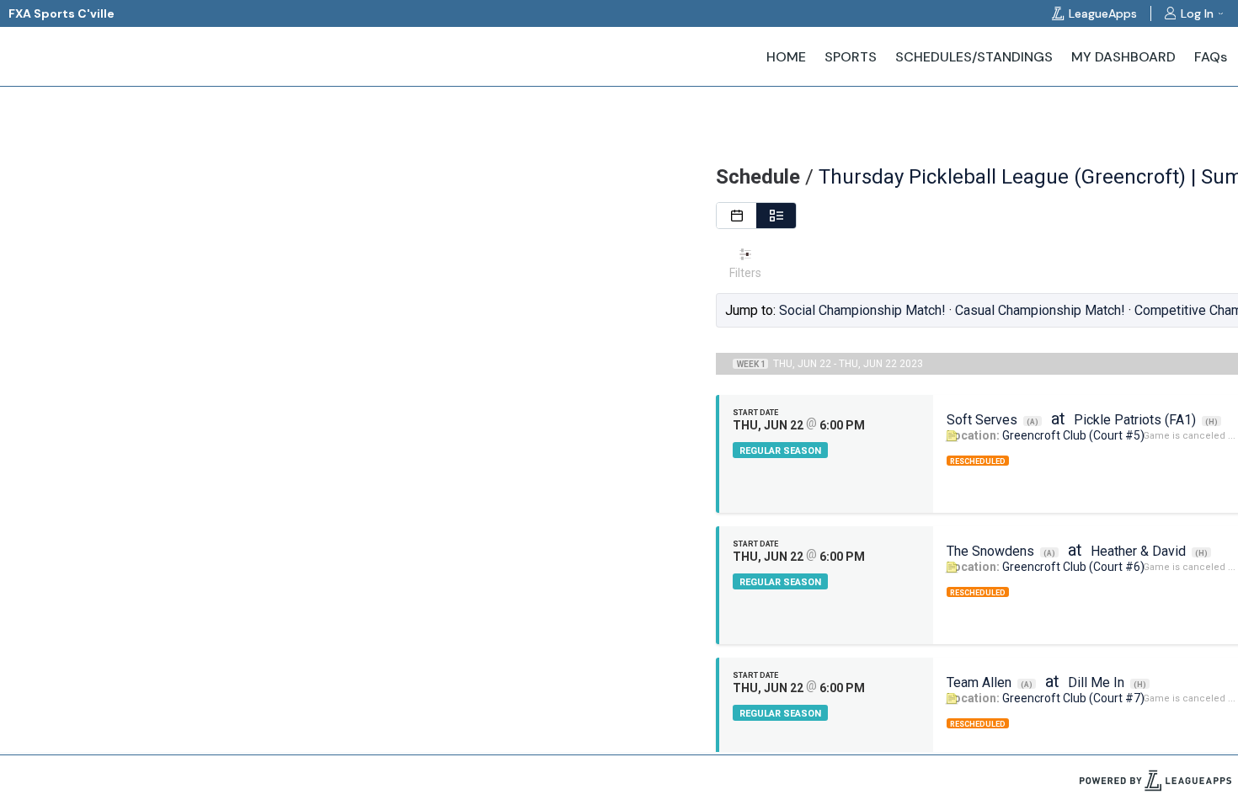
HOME (786, 57)
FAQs (1210, 57)
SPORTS (850, 57)
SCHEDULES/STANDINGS (974, 57)
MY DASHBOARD (1123, 57)
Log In (1197, 13)
